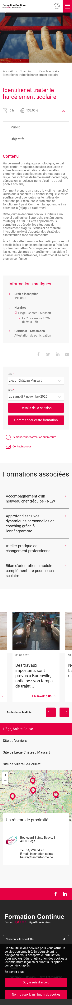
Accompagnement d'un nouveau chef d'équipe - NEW (30, 498)
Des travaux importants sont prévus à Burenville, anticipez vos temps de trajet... (36, 657)
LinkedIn (64, 894)
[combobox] (36, 380)
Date (10, 390)
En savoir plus (14, 972)
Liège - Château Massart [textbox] (25, 380)
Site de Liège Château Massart (26, 752)
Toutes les (19, 712)
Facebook (55, 894)
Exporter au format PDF (63, 111)
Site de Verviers (15, 741)
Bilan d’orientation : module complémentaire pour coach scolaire (30, 570)
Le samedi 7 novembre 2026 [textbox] (28, 396)
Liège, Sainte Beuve (18, 729)
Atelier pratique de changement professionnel (28, 548)
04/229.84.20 (35, 850)
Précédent (51, 712)
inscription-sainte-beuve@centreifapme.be (37, 855)
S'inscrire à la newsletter (20, 939)
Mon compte (56, 6)
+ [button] (5, 775)
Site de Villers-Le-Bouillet (22, 764)
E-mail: (24, 854)
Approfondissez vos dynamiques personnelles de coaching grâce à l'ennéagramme (30, 523)
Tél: (22, 850)
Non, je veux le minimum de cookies (36, 994)
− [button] (5, 780)
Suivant (64, 712)
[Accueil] (15, 6)
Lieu (10, 374)
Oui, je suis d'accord (36, 982)
